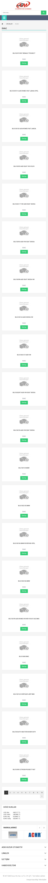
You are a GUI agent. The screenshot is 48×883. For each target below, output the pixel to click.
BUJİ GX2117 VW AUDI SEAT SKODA (24, 204)
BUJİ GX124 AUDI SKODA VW (24, 317)
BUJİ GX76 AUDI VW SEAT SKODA (24, 430)
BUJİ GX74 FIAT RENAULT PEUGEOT (24, 53)
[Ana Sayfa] (3, 24)
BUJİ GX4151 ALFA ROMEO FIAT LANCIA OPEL (24, 91)
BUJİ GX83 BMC (24, 656)
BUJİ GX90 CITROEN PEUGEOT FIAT (24, 769)
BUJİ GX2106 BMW (24, 581)
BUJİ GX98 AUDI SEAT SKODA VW (24, 279)
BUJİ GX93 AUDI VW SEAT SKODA (24, 242)
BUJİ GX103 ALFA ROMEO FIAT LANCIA (24, 128)
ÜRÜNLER (9, 24)
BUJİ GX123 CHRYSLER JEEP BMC (24, 694)
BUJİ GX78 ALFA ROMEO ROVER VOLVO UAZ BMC (24, 619)
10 (42, 792)
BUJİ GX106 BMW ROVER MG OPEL (24, 543)
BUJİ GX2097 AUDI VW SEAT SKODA (24, 392)
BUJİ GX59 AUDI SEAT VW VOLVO (24, 166)
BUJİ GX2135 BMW (24, 505)
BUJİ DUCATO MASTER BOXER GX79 (24, 732)
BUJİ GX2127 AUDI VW (24, 355)
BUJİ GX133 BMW (24, 468)
